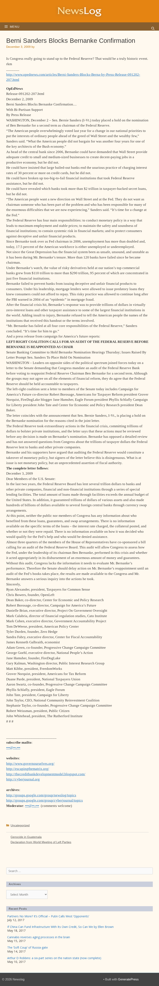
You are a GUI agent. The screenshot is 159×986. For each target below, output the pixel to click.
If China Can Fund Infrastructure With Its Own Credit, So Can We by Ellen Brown (60, 927)
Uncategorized (20, 825)
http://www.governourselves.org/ (30, 764)
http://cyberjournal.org (23, 779)
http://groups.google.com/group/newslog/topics (41, 795)
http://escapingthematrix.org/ (27, 769)
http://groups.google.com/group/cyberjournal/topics (44, 800)
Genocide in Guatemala (26, 837)
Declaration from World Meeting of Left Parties (41, 842)
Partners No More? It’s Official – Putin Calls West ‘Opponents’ (48, 916)
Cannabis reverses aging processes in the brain (38, 937)
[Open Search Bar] (153, 28)
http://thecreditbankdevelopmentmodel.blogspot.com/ (45, 774)
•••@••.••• (13, 748)
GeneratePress (128, 979)
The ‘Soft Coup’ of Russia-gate (27, 947)
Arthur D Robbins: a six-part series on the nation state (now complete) (54, 958)
